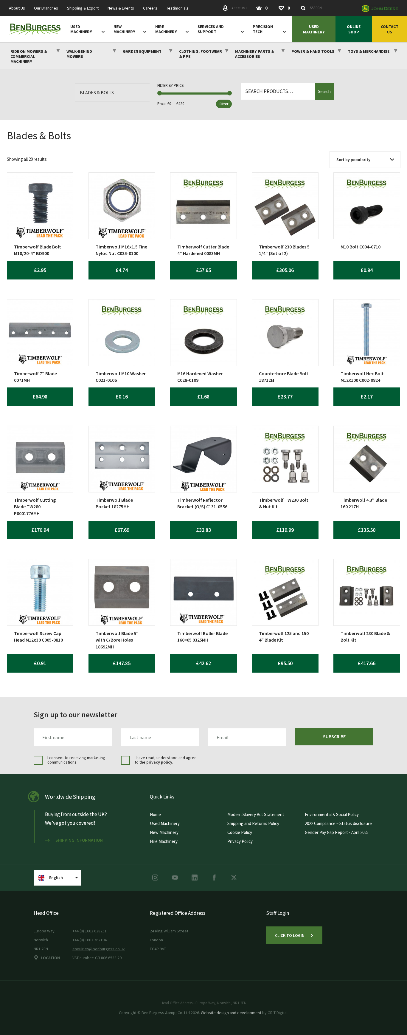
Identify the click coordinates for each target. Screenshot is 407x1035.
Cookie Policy (239, 832)
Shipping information (79, 840)
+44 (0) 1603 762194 (89, 940)
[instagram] (155, 877)
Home (155, 814)
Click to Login (290, 935)
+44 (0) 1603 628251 (89, 931)
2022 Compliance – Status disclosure (338, 823)
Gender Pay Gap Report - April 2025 (337, 832)
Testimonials (177, 8)
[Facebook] (214, 877)
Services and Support (211, 29)
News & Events (121, 8)
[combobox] (328, 7)
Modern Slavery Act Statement (255, 814)
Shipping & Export (83, 8)
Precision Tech (263, 29)
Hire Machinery (166, 29)
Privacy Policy (240, 841)
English (56, 877)
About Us (17, 8)
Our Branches (46, 8)
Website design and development (231, 1012)
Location (50, 957)
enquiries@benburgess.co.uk (98, 948)
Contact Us (389, 29)
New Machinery (124, 29)
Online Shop (354, 29)
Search (324, 91)
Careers (150, 8)
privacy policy (159, 762)
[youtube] (175, 877)
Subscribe (334, 736)
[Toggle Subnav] (102, 31)
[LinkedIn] (194, 877)
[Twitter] (234, 877)
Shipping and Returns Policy (253, 823)
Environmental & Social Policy (332, 814)
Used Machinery (81, 29)
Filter (224, 103)
